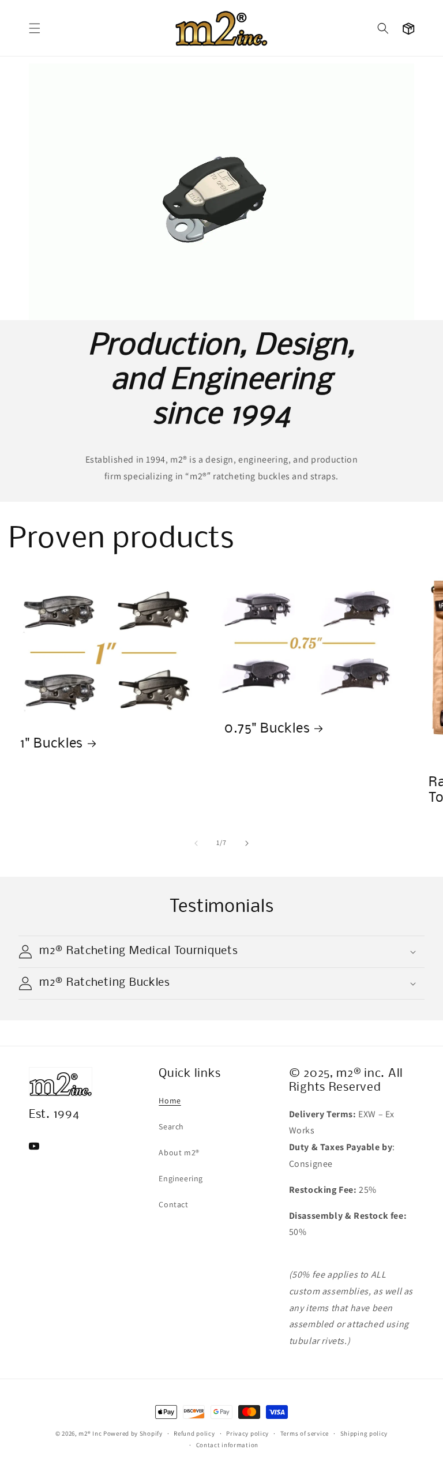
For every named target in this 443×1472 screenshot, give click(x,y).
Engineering (181, 1178)
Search (171, 1126)
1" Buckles (51, 744)
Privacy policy (247, 1433)
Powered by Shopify (133, 1433)
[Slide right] (247, 843)
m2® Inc (90, 1433)
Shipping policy (364, 1433)
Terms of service (304, 1433)
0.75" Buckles (267, 729)
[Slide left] (196, 843)
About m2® (179, 1152)
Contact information (227, 1445)
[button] (34, 28)
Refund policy (194, 1433)
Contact (173, 1204)
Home (170, 1100)
